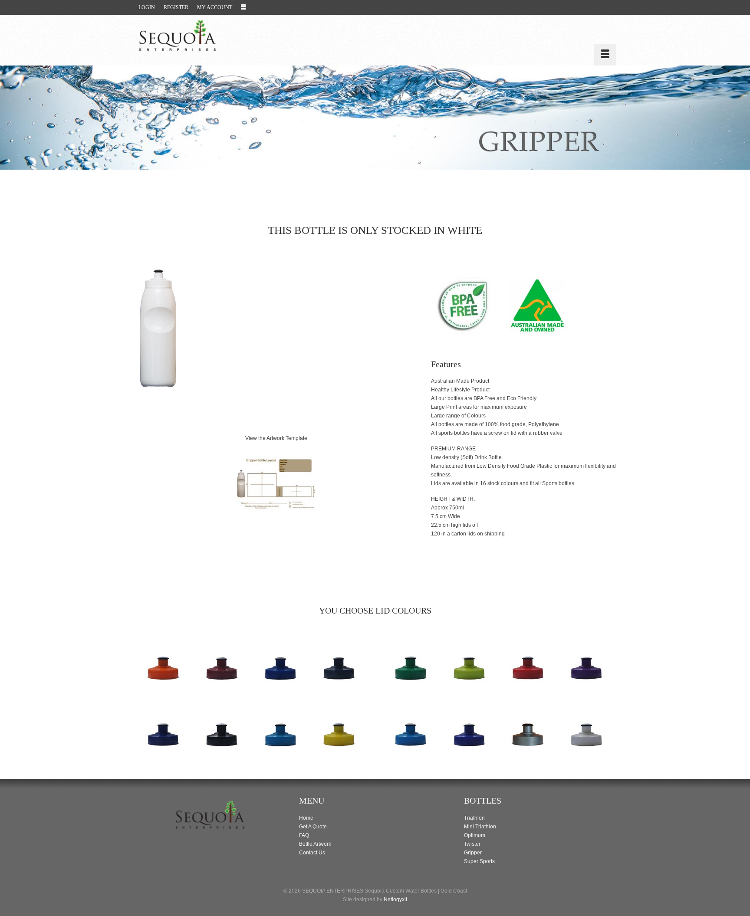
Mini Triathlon (480, 827)
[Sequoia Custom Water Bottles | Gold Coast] (210, 36)
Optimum (474, 835)
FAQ (304, 835)
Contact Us (312, 853)
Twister (472, 844)
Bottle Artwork (315, 844)
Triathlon (474, 818)
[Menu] (605, 55)
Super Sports (479, 861)
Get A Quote (313, 827)
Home (306, 818)
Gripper (473, 853)
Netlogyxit (395, 899)
